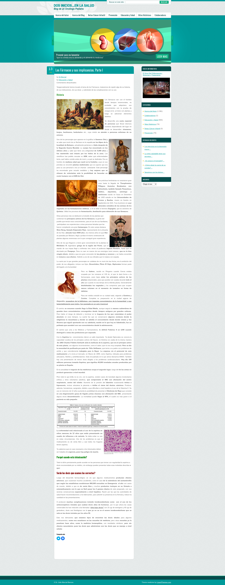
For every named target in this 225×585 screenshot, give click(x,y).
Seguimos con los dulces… (154, 172)
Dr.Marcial (62, 77)
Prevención (113, 15)
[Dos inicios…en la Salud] (74, 10)
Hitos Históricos (144, 15)
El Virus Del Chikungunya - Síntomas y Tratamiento (153, 74)
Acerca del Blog (78, 15)
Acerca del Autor (62, 15)
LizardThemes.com (164, 582)
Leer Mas (162, 56)
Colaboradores (160, 15)
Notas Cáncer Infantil (96, 15)
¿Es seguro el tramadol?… (154, 161)
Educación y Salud (128, 15)
